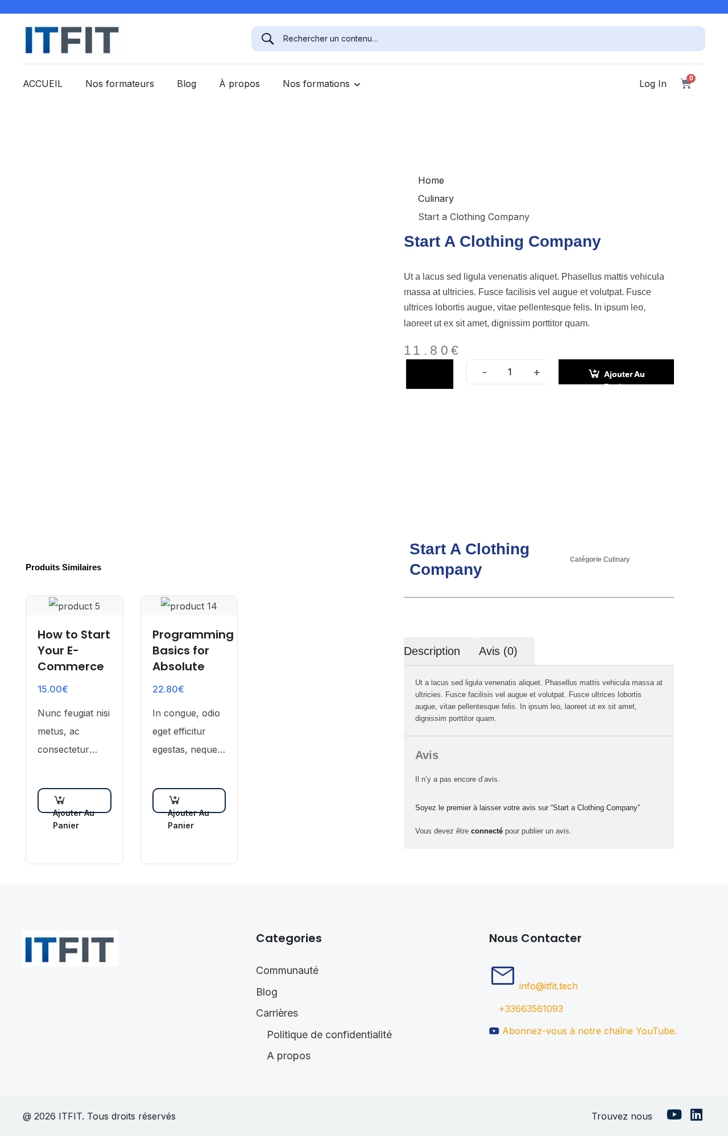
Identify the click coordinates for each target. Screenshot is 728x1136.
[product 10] (189, 306)
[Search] (267, 38)
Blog (186, 83)
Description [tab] (432, 651)
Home (431, 180)
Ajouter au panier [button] (73, 810)
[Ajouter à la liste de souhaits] (429, 374)
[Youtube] (674, 1116)
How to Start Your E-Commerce (74, 650)
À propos (239, 83)
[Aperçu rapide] (57, 779)
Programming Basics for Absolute (189, 650)
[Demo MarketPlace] (73, 37)
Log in (653, 83)
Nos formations (316, 83)
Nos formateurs (119, 83)
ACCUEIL (43, 83)
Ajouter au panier (624, 377)
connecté (487, 831)
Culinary (436, 198)
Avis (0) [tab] (498, 651)
